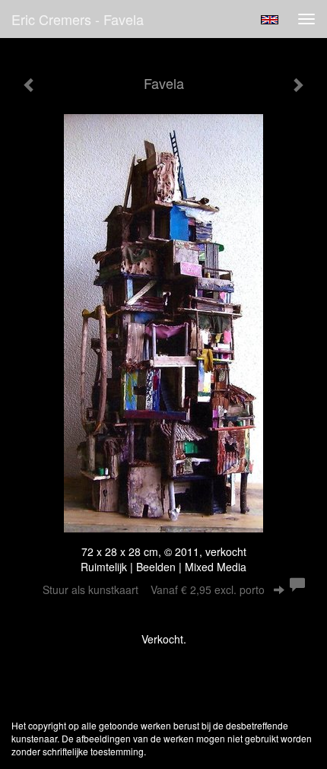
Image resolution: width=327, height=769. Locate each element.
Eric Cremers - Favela (77, 19)
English (269, 19)
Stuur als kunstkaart (154, 589)
